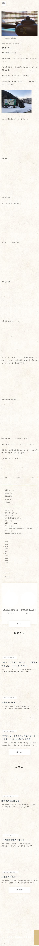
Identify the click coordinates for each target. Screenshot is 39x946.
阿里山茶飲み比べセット (10, 611)
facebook (6, 573)
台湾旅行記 (8, 493)
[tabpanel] (10, 603)
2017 (6, 563)
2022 (6, 551)
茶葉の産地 (8, 496)
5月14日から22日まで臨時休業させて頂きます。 (20, 527)
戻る (5, 477)
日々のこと (8, 499)
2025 (6, 544)
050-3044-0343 (16, 937)
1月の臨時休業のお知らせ (13, 517)
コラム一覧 (19, 477)
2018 (6, 560)
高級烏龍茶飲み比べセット (28, 611)
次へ (33, 477)
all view (19, 624)
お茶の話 (7, 502)
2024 (6, 546)
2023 (6, 549)
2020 (6, 556)
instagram (7, 576)
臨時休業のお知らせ (11, 512)
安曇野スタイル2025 (11, 522)
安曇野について (9, 490)
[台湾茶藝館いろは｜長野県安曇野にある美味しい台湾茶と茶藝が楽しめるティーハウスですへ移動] (2, 38)
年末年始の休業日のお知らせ (14, 532)
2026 (6, 542)
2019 (6, 558)
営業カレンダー (13, 932)
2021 (6, 553)
